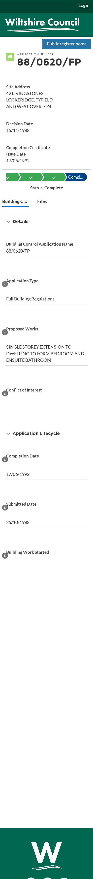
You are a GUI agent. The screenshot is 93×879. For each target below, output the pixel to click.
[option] (31, 177)
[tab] (15, 202)
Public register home (67, 43)
